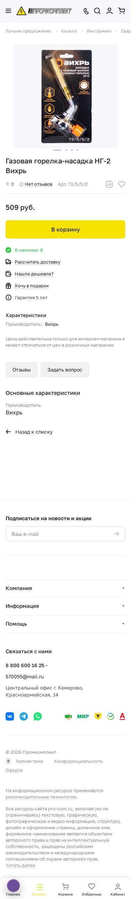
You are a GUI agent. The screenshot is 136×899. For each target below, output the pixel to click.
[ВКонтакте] (10, 716)
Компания (19, 588)
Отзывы (22, 370)
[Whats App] (37, 716)
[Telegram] (24, 716)
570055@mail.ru (25, 676)
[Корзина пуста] (121, 10)
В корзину (65, 229)
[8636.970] (65, 96)
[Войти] (109, 10)
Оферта (14, 770)
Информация (22, 606)
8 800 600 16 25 (25, 665)
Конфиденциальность (78, 761)
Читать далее (20, 865)
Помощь (16, 623)
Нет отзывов (38, 184)
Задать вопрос (64, 370)
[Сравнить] (109, 184)
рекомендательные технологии (41, 796)
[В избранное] (121, 184)
